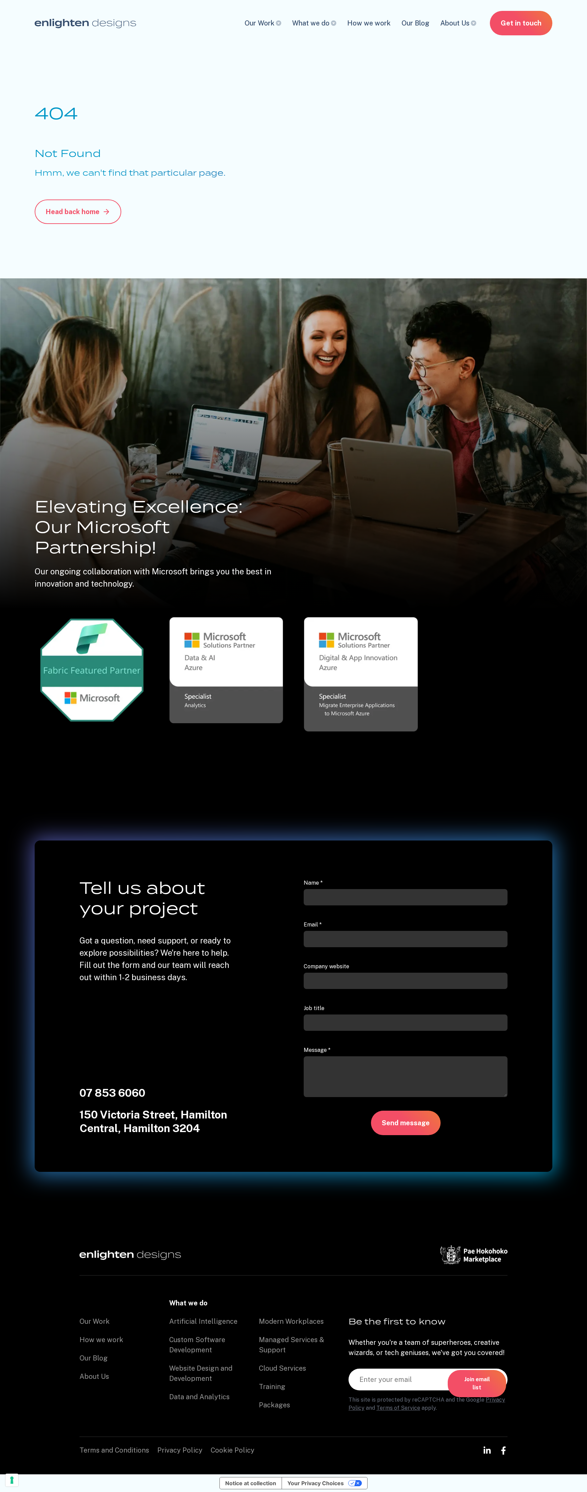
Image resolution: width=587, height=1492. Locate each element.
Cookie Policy (232, 1450)
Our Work (259, 23)
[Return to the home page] (85, 23)
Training (272, 1387)
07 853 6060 (112, 1093)
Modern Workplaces (291, 1321)
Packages (274, 1405)
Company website (326, 966)
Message (317, 1050)
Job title (314, 1008)
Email (313, 924)
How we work (369, 23)
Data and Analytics (199, 1397)
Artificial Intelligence (203, 1321)
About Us (454, 23)
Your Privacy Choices (315, 1483)
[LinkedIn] (487, 1450)
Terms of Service (398, 1408)
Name (313, 883)
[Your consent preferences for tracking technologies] (11, 1480)
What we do (311, 23)
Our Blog (415, 23)
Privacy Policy (179, 1450)
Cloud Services (282, 1368)
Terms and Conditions (114, 1450)
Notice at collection (250, 1483)
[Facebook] (503, 1450)
